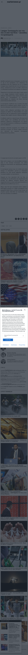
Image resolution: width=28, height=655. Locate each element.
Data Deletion (6, 344)
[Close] (25, 310)
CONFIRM (8, 339)
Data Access (14, 344)
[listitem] (14, 336)
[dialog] (14, 327)
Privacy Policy (22, 344)
